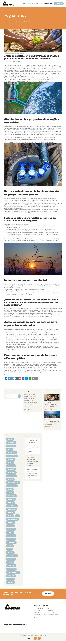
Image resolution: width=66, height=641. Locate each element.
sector (10, 545)
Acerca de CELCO (38, 608)
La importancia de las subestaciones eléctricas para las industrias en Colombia (51, 422)
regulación (11, 535)
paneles (10, 525)
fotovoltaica (11, 495)
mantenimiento (12, 519)
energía (10, 479)
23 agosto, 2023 (48, 426)
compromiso (11, 452)
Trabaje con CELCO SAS (40, 614)
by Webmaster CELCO (18, 61)
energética (11, 472)
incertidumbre (12, 505)
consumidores (12, 455)
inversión (10, 512)
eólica (10, 489)
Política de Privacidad (53, 614)
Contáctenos (51, 612)
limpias (10, 515)
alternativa (11, 442)
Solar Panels (29, 400)
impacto (10, 502)
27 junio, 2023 (7, 61)
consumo (10, 459)
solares (10, 552)
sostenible (11, 559)
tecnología (11, 565)
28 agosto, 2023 (48, 408)
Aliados (49, 608)
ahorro (10, 439)
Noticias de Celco (30, 398)
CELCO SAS (23, 635)
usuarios (10, 579)
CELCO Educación (30, 394)
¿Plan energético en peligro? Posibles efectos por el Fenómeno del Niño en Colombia (31, 57)
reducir (10, 532)
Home (6, 21)
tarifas (10, 562)
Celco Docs (37, 610)
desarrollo (11, 465)
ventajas (10, 582)
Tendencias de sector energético (14, 53)
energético (11, 475)
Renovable (11, 539)
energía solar (12, 485)
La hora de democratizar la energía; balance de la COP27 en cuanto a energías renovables (33, 473)
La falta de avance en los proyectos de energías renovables (22, 284)
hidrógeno (11, 499)
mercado (10, 522)
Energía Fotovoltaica (31, 396)
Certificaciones (38, 612)
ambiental (11, 445)
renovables (11, 542)
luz (17, 515)
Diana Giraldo (49, 409)
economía (11, 469)
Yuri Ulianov (29, 409)
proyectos (11, 529)
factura (10, 492)
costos (10, 462)
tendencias (11, 569)
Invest (28, 455)
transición (11, 575)
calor (9, 449)
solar (9, 549)
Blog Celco (50, 610)
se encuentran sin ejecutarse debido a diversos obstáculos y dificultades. (33, 130)
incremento (11, 509)
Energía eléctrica (13, 482)
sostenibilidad (12, 555)
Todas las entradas (15, 21)
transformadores (13, 572)
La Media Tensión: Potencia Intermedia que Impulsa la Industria (51, 404)
